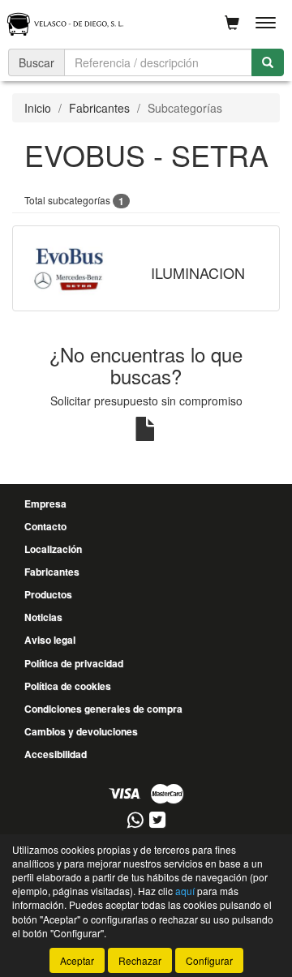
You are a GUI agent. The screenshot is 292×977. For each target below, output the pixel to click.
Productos (48, 594)
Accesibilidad (55, 754)
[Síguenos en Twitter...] (157, 821)
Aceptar (77, 960)
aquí (185, 891)
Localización (53, 549)
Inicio (37, 108)
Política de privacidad (73, 663)
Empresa (45, 503)
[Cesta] (232, 22)
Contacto (45, 526)
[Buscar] (267, 62)
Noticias (43, 617)
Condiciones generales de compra (103, 708)
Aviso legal (49, 639)
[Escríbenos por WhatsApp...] (135, 821)
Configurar (209, 960)
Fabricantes (99, 108)
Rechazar (139, 960)
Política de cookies (67, 686)
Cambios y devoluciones (81, 731)
